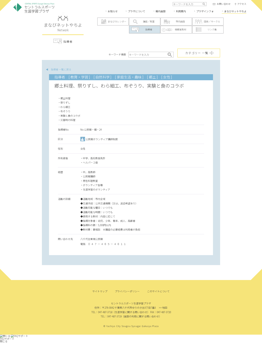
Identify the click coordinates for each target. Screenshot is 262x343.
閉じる (3, 341)
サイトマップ (99, 291)
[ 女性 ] (166, 77)
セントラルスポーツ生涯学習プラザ (34, 8)
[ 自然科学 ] (102, 77)
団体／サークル (212, 21)
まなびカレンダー (117, 21)
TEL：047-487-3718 (101, 312)
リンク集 (212, 29)
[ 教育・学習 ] (79, 77)
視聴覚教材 (180, 29)
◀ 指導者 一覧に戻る (58, 69)
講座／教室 (149, 21)
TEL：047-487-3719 (111, 316)
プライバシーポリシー (127, 291)
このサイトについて (158, 291)
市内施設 (180, 21)
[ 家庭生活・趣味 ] (129, 77)
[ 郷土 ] (152, 77)
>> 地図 (163, 307)
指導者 (148, 29)
